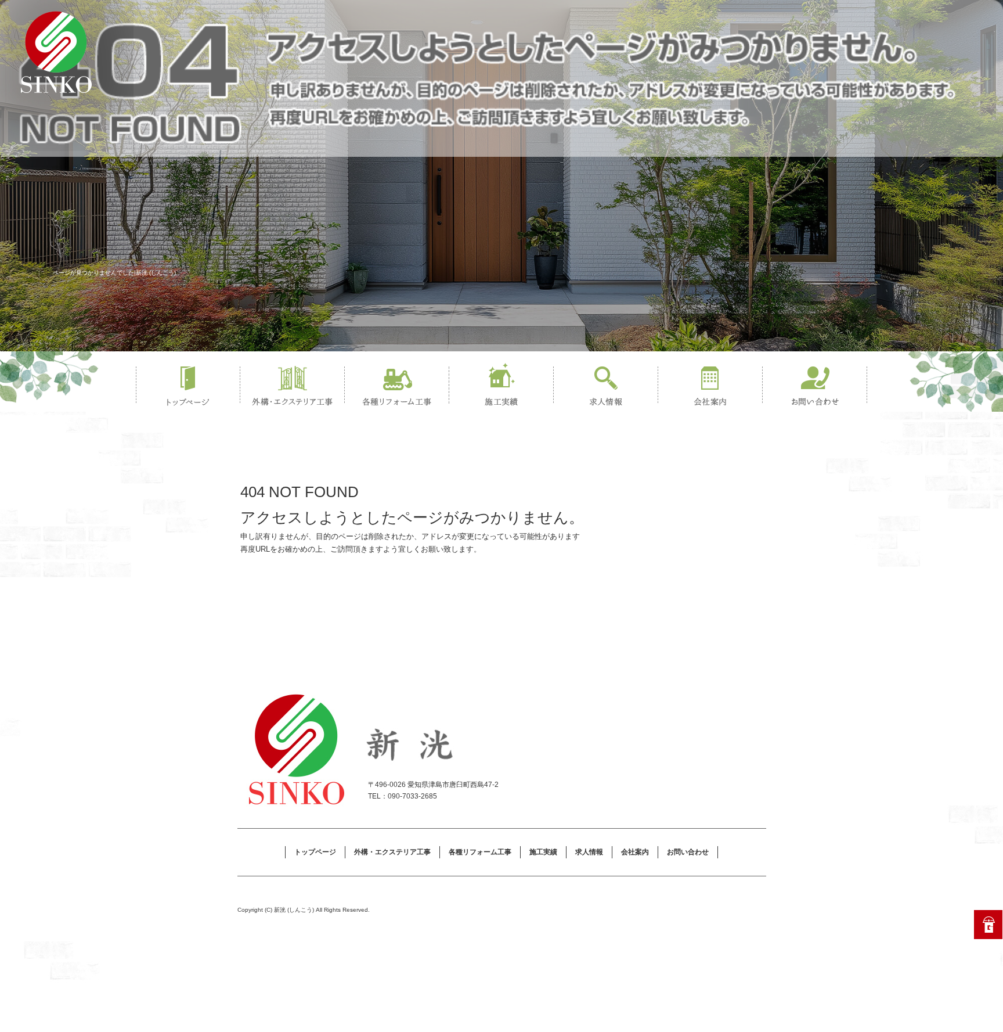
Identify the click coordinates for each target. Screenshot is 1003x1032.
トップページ (188, 386)
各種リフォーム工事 (397, 386)
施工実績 (501, 386)
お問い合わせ (815, 386)
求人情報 (606, 386)
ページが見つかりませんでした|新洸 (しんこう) (114, 272)
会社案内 (710, 386)
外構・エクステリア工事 (292, 386)
